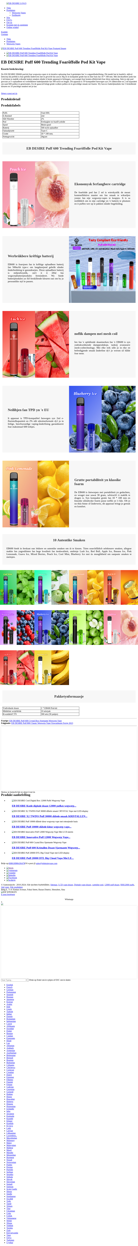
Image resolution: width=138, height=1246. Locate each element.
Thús (8, 8)
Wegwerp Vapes (19, 13)
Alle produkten (16, 887)
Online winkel (12, 27)
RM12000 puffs (127, 885)
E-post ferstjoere (8, 894)
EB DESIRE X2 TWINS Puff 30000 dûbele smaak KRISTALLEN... (49, 816)
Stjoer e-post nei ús (9, 93)
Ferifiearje (16, 15)
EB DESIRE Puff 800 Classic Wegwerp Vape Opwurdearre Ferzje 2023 (42, 723)
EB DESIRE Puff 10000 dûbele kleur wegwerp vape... (41, 826)
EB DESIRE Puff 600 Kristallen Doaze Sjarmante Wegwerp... (46, 847)
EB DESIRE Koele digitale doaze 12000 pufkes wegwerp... (44, 805)
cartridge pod (97, 885)
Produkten (10, 10)
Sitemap (53, 885)
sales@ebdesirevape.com (46, 863)
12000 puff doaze (111, 885)
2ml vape (5, 887)
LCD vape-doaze (65, 885)
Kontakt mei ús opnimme (17, 25)
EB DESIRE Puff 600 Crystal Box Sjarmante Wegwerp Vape (35, 721)
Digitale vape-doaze (82, 885)
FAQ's (9, 20)
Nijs (8, 17)
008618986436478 (17, 863)
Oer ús (9, 22)
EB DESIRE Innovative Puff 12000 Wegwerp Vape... (41, 837)
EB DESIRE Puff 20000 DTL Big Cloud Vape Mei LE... (43, 858)
